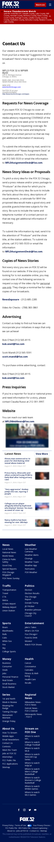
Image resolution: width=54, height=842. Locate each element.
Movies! (28, 641)
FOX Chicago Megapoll (8, 573)
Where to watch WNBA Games (32, 787)
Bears (5, 627)
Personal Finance (10, 676)
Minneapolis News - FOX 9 (33, 715)
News (6, 545)
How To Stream (9, 732)
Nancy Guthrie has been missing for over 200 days (16, 521)
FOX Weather (31, 572)
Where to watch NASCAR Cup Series (32, 757)
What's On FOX (32, 630)
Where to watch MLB (32, 749)
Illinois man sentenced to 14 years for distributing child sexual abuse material (17, 460)
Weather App (31, 565)
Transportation (9, 589)
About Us (8, 728)
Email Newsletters (10, 739)
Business (6, 663)
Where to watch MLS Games (32, 793)
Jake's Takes (30, 627)
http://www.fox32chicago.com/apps (15, 94)
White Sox (7, 641)
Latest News (13, 453)
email (35, 810)
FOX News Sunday (10, 578)
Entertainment (34, 623)
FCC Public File (9, 760)
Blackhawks (7, 630)
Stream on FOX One (31, 730)
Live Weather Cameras (31, 550)
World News (8, 555)
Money (6, 659)
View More (42, 453)
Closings (29, 558)
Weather (30, 545)
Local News (7, 549)
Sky (3, 648)
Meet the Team (9, 750)
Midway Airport (9, 607)
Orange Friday (8, 721)
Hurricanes (30, 568)
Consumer (7, 666)
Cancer (28, 663)
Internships (7, 756)
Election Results (32, 593)
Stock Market (8, 687)
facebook (19, 810)
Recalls (28, 682)
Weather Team (32, 562)
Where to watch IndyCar (32, 764)
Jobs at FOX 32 (9, 753)
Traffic (6, 585)
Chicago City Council (30, 614)
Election (28, 589)
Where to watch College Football (32, 743)
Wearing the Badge (8, 707)
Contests (6, 746)
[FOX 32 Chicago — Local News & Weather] (10, 4)
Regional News (30, 696)
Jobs (4, 673)
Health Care (30, 679)
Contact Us (7, 743)
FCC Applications (10, 763)
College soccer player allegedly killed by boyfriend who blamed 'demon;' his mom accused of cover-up (18, 507)
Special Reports (9, 568)
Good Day (7, 565)
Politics (29, 585)
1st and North (8, 698)
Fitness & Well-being (32, 674)
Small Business (9, 683)
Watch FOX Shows (33, 644)
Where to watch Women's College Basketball (33, 780)
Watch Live (40, 5)
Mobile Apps (8, 736)
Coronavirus (30, 666)
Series (6, 694)
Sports (6, 623)
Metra (5, 600)
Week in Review (9, 702)
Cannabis (29, 670)
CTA (4, 596)
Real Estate (7, 680)
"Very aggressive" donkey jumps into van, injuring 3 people (16, 491)
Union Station (8, 610)
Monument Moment (7, 716)
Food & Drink (31, 637)
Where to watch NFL (32, 737)
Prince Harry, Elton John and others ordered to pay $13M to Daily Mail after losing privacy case (18, 476)
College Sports (9, 651)
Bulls (4, 634)
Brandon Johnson (33, 609)
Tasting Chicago (9, 711)
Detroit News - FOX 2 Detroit (32, 709)
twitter (30, 810)
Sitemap (6, 767)
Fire (4, 644)
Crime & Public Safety (9, 560)
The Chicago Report (30, 598)
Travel (5, 593)
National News (9, 552)
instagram (24, 810)
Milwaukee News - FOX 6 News (33, 703)
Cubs (4, 637)
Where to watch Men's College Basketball (32, 771)
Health (29, 659)
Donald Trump (31, 602)
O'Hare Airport (9, 603)
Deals (5, 670)
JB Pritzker (29, 606)
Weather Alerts (32, 555)
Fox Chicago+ (31, 634)
